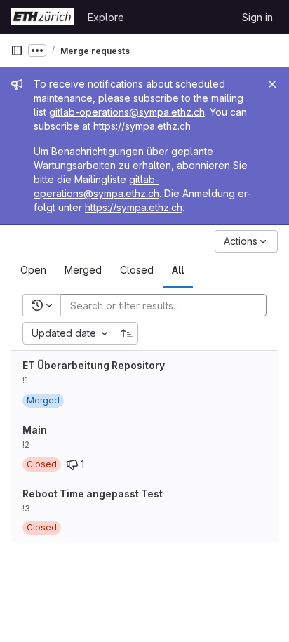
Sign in (257, 17)
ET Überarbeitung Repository (93, 365)
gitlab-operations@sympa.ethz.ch (127, 112)
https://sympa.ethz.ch (142, 126)
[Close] (272, 84)
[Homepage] (42, 17)
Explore (106, 17)
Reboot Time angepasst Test (92, 494)
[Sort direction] (127, 333)
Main (34, 430)
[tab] (33, 270)
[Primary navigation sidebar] (17, 50)
